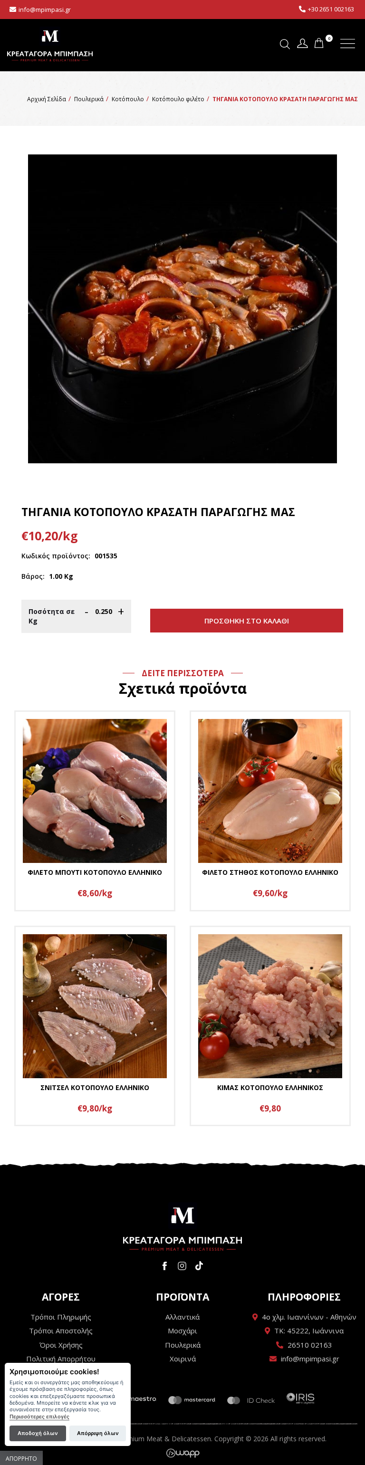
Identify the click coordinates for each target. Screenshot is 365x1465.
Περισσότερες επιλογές (39, 1417)
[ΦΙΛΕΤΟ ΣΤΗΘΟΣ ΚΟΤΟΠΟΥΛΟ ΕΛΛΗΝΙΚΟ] (270, 811)
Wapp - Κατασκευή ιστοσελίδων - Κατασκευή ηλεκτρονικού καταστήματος (183, 1453)
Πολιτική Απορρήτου (61, 1358)
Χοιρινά (183, 1358)
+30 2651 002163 (331, 9)
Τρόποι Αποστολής (61, 1330)
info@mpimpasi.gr (45, 9)
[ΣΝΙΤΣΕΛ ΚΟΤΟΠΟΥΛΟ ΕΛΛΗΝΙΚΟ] (95, 1026)
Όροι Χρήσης (61, 1345)
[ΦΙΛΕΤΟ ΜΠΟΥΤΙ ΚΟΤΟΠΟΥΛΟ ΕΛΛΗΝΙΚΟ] (95, 811)
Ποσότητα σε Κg (52, 616)
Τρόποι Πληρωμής (60, 1316)
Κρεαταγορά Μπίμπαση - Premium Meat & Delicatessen (50, 44)
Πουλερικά (183, 1345)
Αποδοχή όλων (38, 1433)
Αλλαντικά (182, 1316)
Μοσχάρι (182, 1330)
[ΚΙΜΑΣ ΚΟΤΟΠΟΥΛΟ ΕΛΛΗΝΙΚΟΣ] (270, 1026)
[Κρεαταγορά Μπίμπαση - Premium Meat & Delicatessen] (182, 1226)
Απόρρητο (21, 1459)
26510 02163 (310, 1345)
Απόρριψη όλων (98, 1433)
